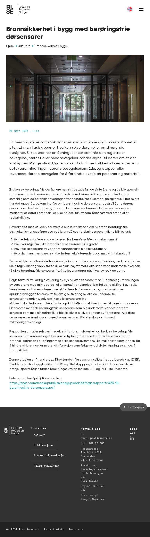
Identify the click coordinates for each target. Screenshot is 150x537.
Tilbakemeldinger (46, 466)
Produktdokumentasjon (49, 455)
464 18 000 (96, 443)
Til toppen (136, 407)
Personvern (76, 529)
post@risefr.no (101, 438)
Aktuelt (24, 46)
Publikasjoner (44, 445)
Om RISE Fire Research (22, 529)
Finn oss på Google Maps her (92, 497)
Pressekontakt (54, 529)
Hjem (10, 46)
